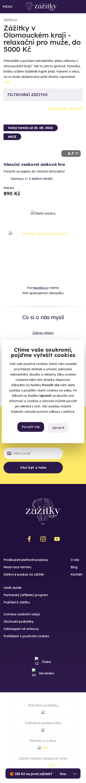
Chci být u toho (33, 467)
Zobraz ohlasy (43, 333)
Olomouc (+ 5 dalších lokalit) (32, 179)
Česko (46, 662)
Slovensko (46, 673)
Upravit (58, 428)
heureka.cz (41, 288)
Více (7, 82)
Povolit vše (31, 427)
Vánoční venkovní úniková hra (34, 164)
